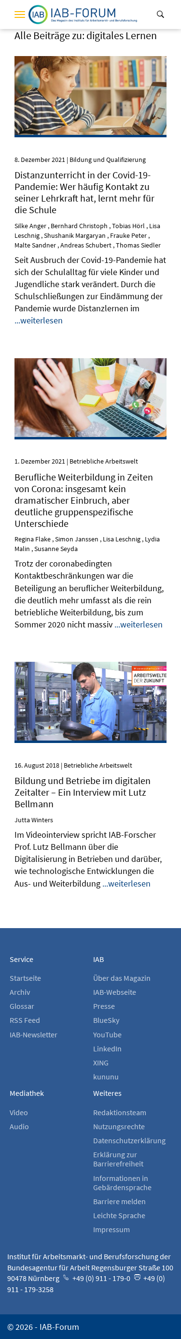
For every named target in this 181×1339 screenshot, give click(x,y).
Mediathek (27, 1093)
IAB (98, 959)
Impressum (111, 1229)
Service (21, 959)
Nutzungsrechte (119, 1126)
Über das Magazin (122, 978)
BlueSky (106, 1020)
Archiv (20, 992)
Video (19, 1112)
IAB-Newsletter (33, 1034)
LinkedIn (107, 1048)
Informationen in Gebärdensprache (122, 1182)
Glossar (22, 1006)
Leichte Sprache (119, 1215)
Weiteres (107, 1093)
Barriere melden (119, 1201)
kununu (106, 1076)
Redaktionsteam (119, 1112)
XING (101, 1062)
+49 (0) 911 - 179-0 (100, 1278)
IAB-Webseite (114, 992)
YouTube (107, 1034)
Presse (104, 1006)
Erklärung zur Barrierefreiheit (118, 1159)
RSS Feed (25, 1020)
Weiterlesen (90, 69)
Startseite (25, 978)
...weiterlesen (38, 320)
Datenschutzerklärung (129, 1140)
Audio (19, 1126)
